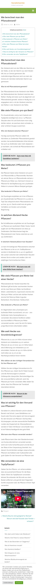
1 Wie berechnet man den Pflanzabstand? (16, 34)
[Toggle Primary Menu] (33, 11)
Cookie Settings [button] (8, 582)
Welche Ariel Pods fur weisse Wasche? (17, 538)
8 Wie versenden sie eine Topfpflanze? (15, 54)
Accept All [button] (19, 582)
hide (24, 30)
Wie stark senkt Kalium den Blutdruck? (17, 534)
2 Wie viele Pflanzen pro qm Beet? (13, 36)
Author (18, 24)
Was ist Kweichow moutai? (13, 545)
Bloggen (6, 511)
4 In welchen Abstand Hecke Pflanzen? (15, 41)
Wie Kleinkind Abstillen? (13, 549)
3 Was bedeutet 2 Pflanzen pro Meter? (14, 39)
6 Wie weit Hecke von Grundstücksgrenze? (16, 49)
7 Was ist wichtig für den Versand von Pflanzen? (18, 52)
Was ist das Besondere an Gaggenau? (17, 541)
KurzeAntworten (18, 3)
